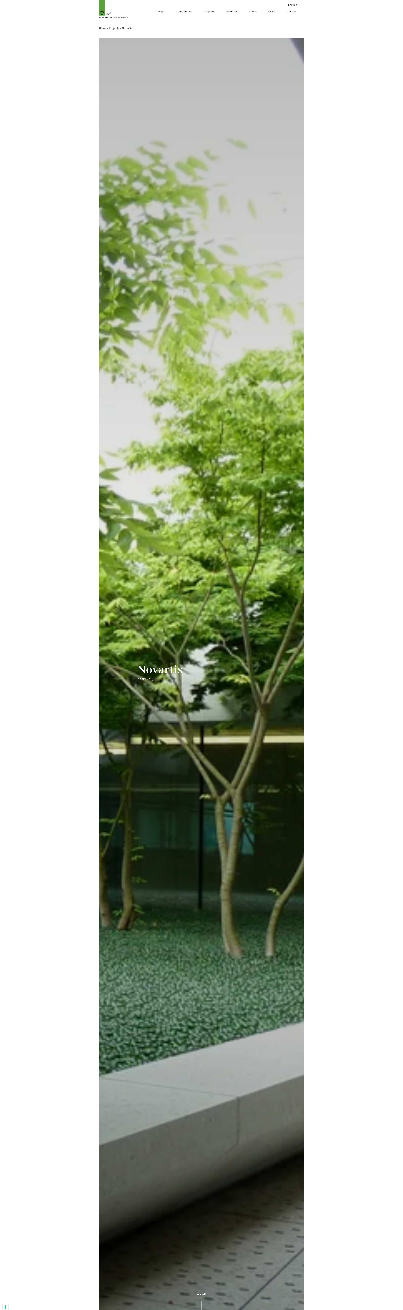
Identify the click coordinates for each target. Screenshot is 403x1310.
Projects (114, 28)
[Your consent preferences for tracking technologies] (6, 1307)
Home (102, 28)
